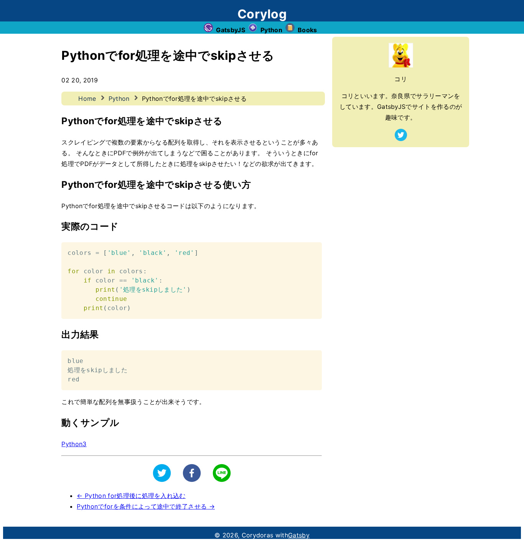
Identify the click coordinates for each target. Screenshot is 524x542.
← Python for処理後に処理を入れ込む (131, 495)
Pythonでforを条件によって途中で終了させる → (146, 506)
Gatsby (299, 535)
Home (87, 98)
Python (119, 98)
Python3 (73, 444)
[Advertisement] (400, 201)
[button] (162, 473)
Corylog (262, 14)
